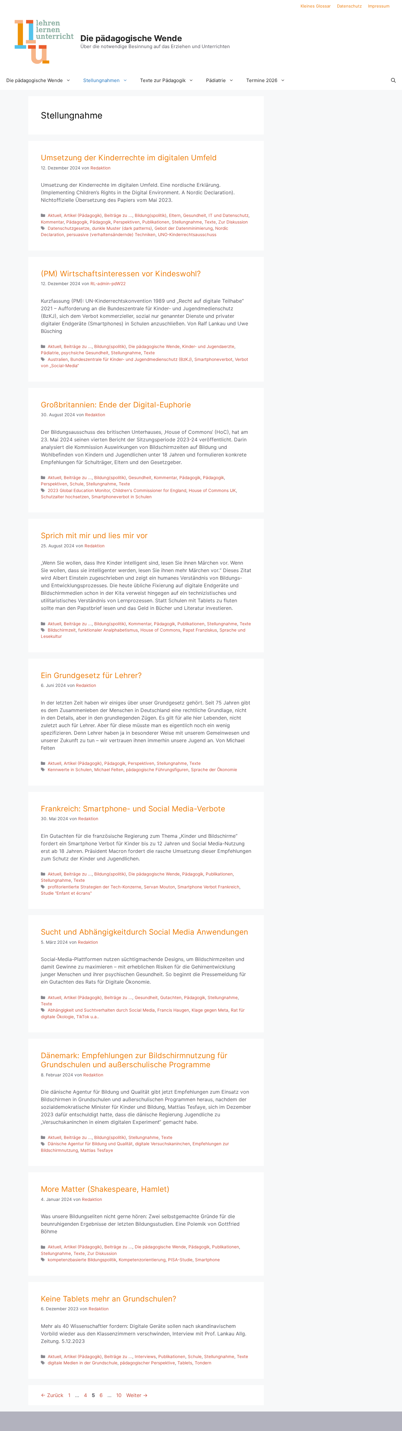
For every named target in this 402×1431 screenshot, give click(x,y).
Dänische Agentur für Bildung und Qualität (90, 1143)
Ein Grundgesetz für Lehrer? (91, 675)
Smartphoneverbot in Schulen (121, 496)
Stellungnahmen (101, 80)
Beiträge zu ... (118, 215)
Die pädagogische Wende (131, 38)
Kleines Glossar (316, 5)
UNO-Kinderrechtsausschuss (187, 234)
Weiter (137, 1395)
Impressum (378, 5)
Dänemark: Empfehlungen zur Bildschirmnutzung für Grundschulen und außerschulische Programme (134, 1060)
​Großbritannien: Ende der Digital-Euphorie (116, 404)
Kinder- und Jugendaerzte (208, 346)
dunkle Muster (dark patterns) (122, 228)
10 (119, 1395)
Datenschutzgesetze (69, 228)
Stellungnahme (187, 221)
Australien (58, 359)
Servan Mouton (159, 886)
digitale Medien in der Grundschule (82, 1362)
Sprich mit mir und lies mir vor (94, 535)
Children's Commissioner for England (149, 490)
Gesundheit (194, 215)
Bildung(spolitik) (150, 215)
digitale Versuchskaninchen (162, 1143)
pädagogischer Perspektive (147, 1362)
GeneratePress (253, 1421)
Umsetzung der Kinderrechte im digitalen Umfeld (129, 157)
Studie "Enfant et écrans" (66, 893)
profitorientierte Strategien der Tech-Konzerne (94, 886)
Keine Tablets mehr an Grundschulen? (108, 1298)
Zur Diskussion (233, 221)
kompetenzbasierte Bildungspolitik (82, 1259)
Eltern (175, 215)
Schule (77, 483)
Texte (210, 221)
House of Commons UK (212, 490)
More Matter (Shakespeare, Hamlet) (105, 1189)
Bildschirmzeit (62, 630)
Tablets (184, 1362)
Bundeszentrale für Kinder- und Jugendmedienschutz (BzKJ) (131, 359)
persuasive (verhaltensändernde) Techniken (111, 234)
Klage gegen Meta (210, 1010)
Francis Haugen (173, 1010)
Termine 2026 (261, 80)
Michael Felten (108, 769)
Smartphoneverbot (213, 359)
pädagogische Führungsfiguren (157, 769)
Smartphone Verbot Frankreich (208, 886)
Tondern (203, 1362)
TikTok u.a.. (87, 1016)
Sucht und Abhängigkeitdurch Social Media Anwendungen (144, 932)
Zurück (52, 1395)
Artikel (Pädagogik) (83, 215)
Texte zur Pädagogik (163, 80)
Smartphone (207, 1259)
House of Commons (160, 630)
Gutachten (171, 997)
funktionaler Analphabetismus (108, 630)
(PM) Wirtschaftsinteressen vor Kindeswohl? (121, 273)
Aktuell (54, 215)
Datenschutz (349, 5)
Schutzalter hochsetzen (65, 496)
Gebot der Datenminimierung (184, 228)
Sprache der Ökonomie (214, 769)
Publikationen (155, 221)
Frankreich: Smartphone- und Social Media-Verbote (133, 808)
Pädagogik (76, 221)
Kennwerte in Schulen (70, 769)
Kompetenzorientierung (142, 1259)
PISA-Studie (180, 1259)
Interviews (145, 1356)
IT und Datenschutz (228, 215)
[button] (393, 80)
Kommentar (52, 221)
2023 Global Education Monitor (79, 490)
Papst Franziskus (200, 630)
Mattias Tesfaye (96, 1150)
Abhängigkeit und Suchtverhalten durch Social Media (101, 1010)
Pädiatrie (216, 80)
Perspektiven (126, 221)
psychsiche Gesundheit (84, 352)
